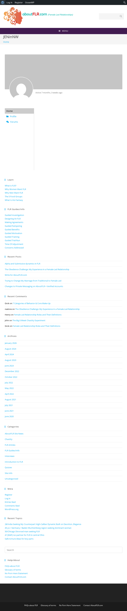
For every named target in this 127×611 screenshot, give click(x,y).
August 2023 (10, 360)
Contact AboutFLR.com (15, 576)
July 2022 (9, 382)
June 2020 (9, 416)
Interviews (9, 456)
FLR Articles (10, 445)
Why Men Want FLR (14, 192)
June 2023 (9, 365)
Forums (14, 121)
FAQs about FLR (12, 566)
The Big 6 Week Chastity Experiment (28, 320)
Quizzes (8, 467)
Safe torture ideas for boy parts (19, 538)
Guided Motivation (13, 233)
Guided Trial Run (12, 240)
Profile (12, 116)
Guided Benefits (12, 229)
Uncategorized (11, 478)
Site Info (8, 473)
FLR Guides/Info (12, 450)
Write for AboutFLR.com (16, 275)
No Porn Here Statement (16, 573)
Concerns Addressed (14, 247)
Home (9, 110)
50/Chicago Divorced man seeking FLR (22, 531)
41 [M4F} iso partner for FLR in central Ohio (24, 535)
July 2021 (9, 405)
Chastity (8, 439)
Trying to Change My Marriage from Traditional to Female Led (33, 280)
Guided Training (12, 236)
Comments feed (12, 505)
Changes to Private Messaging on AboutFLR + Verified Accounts (34, 286)
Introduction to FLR (14, 461)
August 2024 (10, 348)
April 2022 (9, 393)
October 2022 (11, 377)
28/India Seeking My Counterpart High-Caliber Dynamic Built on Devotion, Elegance (43, 524)
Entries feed (10, 502)
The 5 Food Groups (13, 196)
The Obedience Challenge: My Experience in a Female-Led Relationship (37, 269)
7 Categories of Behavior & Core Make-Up (31, 303)
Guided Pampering (13, 226)
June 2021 (9, 410)
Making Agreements (14, 222)
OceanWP (29, 2)
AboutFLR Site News (14, 433)
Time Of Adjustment (14, 244)
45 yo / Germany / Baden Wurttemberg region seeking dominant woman (38, 527)
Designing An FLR (13, 218)
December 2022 (12, 371)
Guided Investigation (14, 215)
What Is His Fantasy (14, 200)
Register (19, 2)
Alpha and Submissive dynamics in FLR (22, 263)
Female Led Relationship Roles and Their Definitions (37, 314)
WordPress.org (11, 509)
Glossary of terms (13, 569)
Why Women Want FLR (15, 189)
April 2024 (9, 354)
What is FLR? (10, 185)
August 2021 (10, 399)
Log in (7, 498)
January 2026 (11, 343)
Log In (9, 2)
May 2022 (9, 388)
